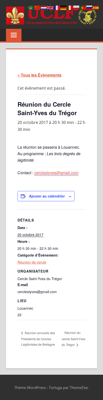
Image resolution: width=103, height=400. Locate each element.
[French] (57, 7)
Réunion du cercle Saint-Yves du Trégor (73, 338)
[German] (63, 7)
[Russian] (89, 7)
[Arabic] (31, 7)
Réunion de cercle (32, 262)
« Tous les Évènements (40, 75)
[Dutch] (44, 7)
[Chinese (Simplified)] (37, 7)
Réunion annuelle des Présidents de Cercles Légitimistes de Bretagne (38, 339)
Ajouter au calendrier (47, 195)
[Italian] (70, 7)
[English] (50, 7)
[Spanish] (96, 7)
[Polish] (76, 7)
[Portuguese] (83, 7)
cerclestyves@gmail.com (56, 172)
